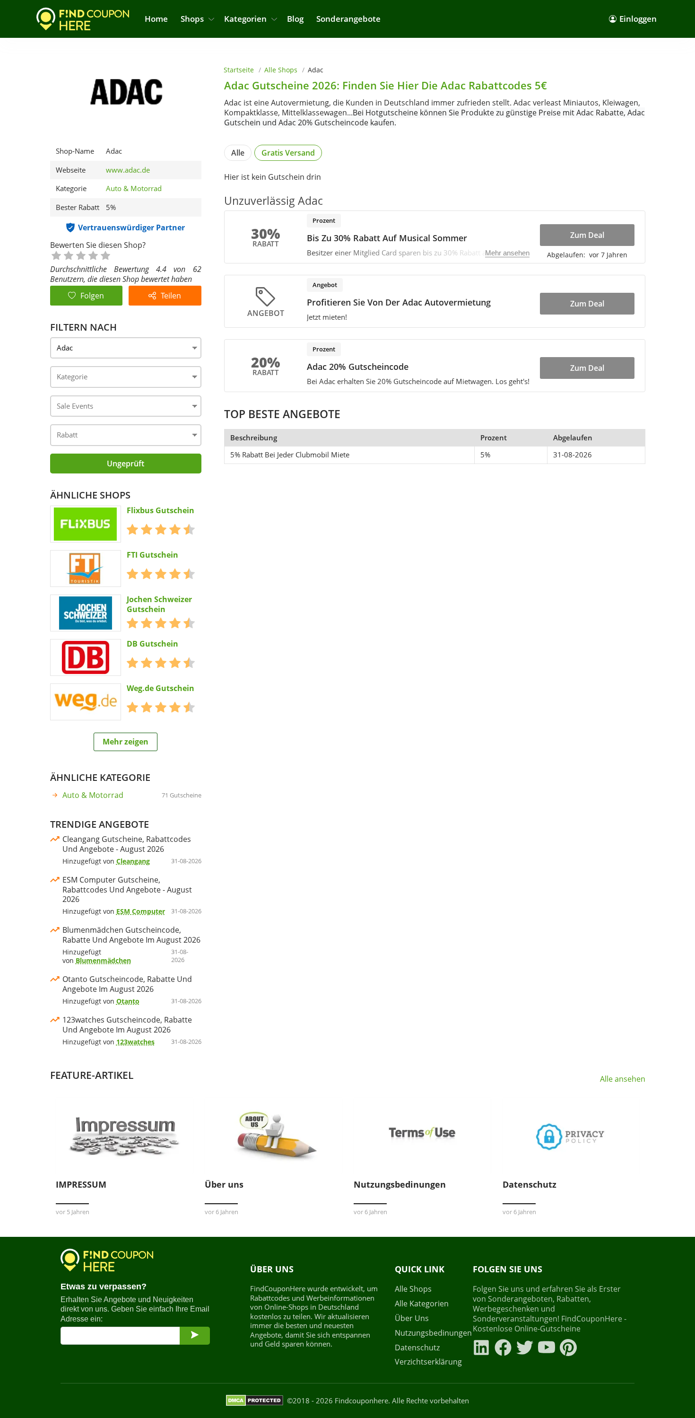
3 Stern (80, 254)
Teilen (171, 295)
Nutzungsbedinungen (428, 1333)
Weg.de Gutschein (160, 688)
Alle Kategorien (422, 1304)
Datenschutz (417, 1348)
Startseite (239, 69)
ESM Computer (140, 911)
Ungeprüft (125, 463)
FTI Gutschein (152, 555)
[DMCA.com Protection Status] (254, 1400)
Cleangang (133, 861)
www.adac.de (128, 170)
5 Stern (105, 254)
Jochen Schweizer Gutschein (159, 604)
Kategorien (245, 18)
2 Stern (68, 254)
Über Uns (412, 1318)
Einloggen (638, 18)
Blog (295, 18)
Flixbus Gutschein (160, 511)
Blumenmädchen (103, 960)
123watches (135, 1041)
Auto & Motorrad (134, 188)
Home (156, 18)
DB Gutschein (152, 644)
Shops (192, 18)
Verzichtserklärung (428, 1362)
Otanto (127, 1001)
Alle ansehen (622, 1079)
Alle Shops (280, 69)
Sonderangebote (348, 18)
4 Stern (92, 254)
